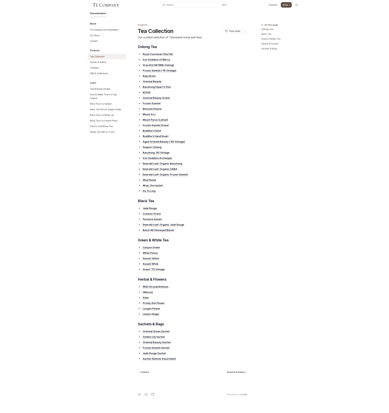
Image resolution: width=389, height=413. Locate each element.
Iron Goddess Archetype (157, 158)
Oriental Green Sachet (156, 331)
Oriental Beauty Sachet (157, 342)
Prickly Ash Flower (154, 303)
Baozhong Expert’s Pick (157, 86)
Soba (146, 297)
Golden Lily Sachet (154, 336)
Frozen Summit (151, 103)
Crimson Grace (152, 213)
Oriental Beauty (152, 81)
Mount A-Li (149, 114)
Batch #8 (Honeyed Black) (158, 230)
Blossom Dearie (152, 108)
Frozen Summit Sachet (156, 347)
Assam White (150, 263)
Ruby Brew (149, 76)
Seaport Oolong (152, 147)
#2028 (147, 92)
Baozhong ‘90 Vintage (156, 152)
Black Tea (266, 34)
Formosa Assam (152, 219)
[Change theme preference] (296, 4)
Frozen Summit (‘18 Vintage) (159, 70)
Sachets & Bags (269, 48)
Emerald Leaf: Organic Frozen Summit (165, 174)
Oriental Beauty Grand (156, 97)
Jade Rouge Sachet (154, 353)
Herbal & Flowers (270, 43)
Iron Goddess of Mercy (156, 59)
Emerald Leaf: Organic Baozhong (162, 163)
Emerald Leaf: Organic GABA (160, 169)
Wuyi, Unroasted (153, 185)
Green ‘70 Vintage (154, 269)
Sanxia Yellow (151, 258)
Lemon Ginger (151, 314)
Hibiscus (148, 292)
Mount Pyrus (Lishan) (155, 119)
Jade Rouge (150, 208)
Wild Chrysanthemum (155, 286)
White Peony (150, 252)
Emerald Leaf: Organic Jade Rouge (163, 224)
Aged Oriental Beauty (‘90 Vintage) (164, 141)
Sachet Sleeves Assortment (159, 358)
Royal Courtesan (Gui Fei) (158, 54)
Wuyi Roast (149, 179)
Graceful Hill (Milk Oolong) (158, 65)
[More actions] (244, 31)
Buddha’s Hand (152, 130)
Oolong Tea (267, 29)
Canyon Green (151, 247)
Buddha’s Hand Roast (155, 136)
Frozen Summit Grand (156, 125)
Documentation (98, 13)
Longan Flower (151, 308)
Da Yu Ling (149, 190)
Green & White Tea (271, 39)
